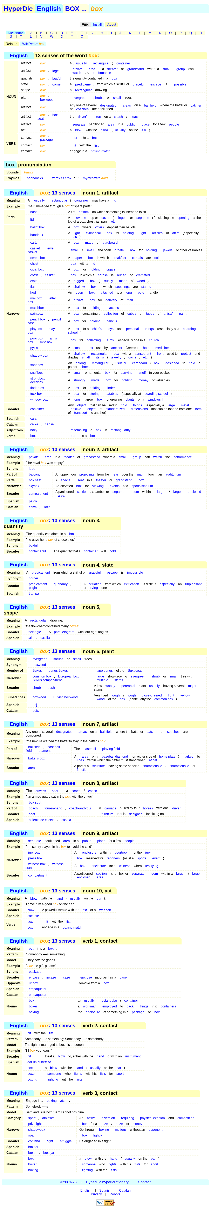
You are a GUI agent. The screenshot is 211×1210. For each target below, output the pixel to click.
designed (172, 363)
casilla (45, 637)
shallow (79, 286)
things (149, 329)
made (89, 242)
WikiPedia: (33, 44)
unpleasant (193, 584)
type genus (105, 670)
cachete (33, 915)
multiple (102, 680)
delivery (111, 300)
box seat (35, 480)
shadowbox (36, 1129)
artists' (168, 313)
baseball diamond (115, 756)
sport (120, 1073)
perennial (128, 686)
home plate (167, 756)
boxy (33, 430)
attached (107, 292)
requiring (127, 1118)
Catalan (125, 1190)
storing (95, 393)
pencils (112, 321)
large (171, 405)
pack (130, 1006)
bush (51, 687)
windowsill (155, 399)
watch (77, 72)
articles (157, 233)
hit (74, 145)
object (91, 409)
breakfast (119, 258)
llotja (46, 507)
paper (78, 258)
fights (78, 1073)
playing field (111, 749)
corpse (103, 275)
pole (141, 292)
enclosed (194, 491)
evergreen (80, 97)
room (135, 491)
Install (97, 24)
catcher (196, 105)
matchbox (37, 308)
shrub (155, 676)
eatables (112, 393)
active (91, 1118)
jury (148, 852)
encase (34, 977)
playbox (36, 329)
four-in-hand (53, 808)
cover (105, 217)
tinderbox (37, 388)
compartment (38, 493)
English (49, 8)
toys (111, 329)
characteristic (152, 766)
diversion (108, 1118)
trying (94, 588)
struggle (66, 1141)
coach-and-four (80, 808)
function (82, 769)
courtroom (122, 852)
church (154, 340)
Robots (115, 1194)
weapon (105, 910)
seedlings (122, 286)
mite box (46, 342)
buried (121, 275)
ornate (119, 250)
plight (33, 588)
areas (127, 105)
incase (51, 977)
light (143, 233)
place (146, 124)
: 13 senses (57, 193)
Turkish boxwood (65, 697)
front (160, 353)
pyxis (34, 348)
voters (99, 227)
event (156, 858)
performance (102, 72)
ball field (150, 105)
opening (183, 217)
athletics (48, 1118)
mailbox (36, 298)
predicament (84, 84)
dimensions (139, 409)
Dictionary (15, 33)
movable (80, 217)
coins (132, 357)
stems (118, 680)
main (140, 474)
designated (108, 105)
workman (89, 1006)
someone (54, 1073)
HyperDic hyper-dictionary (107, 1182)
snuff (142, 372)
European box (68, 676)
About (111, 24)
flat (32, 286)
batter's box (36, 758)
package (46, 139)
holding (128, 233)
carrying (126, 372)
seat (98, 116)
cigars (111, 269)
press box (35, 858)
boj (35, 705)
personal (132, 329)
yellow (185, 695)
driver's (83, 116)
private (78, 300)
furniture (108, 814)
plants (129, 399)
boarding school (156, 393)
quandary (61, 584)
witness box (37, 864)
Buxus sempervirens (47, 680)
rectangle (34, 632)
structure (98, 766)
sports (141, 858)
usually (81, 63)
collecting (94, 340)
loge (55, 70)
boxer (33, 1006)
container (123, 63)
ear (144, 130)
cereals (137, 258)
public (131, 124)
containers (168, 1006)
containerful (37, 551)
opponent (155, 1129)
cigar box (37, 269)
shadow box (39, 355)
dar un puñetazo (39, 1062)
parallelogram (64, 632)
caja (33, 418)
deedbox (36, 382)
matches (113, 308)
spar (31, 1135)
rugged (79, 281)
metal (185, 405)
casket (49, 275)
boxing (34, 1012)
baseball (89, 749)
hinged (121, 217)
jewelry (116, 357)
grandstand (135, 69)
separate (79, 124)
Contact (144, 1182)
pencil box (37, 319)
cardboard (110, 242)
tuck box (36, 393)
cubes (131, 313)
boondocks (35, 178)
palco (33, 501)
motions (121, 1129)
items (100, 357)
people (174, 124)
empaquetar (37, 989)
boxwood (47, 99)
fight (50, 1141)
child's (97, 329)
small (166, 69)
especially (167, 584)
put (75, 137)
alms (110, 340)
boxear (33, 1147)
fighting (52, 1079)
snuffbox (36, 372)
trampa (34, 593)
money (143, 380)
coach (118, 116)
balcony (34, 474)
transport (80, 412)
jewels (167, 250)
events (115, 486)
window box (39, 399)
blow (78, 130)
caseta (66, 819)
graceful (138, 84)
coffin (34, 275)
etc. (113, 221)
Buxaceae (135, 670)
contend (34, 1141)
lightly (97, 1135)
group (180, 69)
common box (163, 699)
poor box (36, 338)
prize (104, 1124)
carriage (110, 808)
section (82, 491)
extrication (131, 584)
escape (155, 84)
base (34, 212)
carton (34, 242)
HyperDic (18, 8)
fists (103, 1073)
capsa (49, 424)
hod (33, 292)
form (198, 409)
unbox (33, 983)
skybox (34, 486)
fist (96, 145)
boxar (32, 1152)
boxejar (48, 1152)
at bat (153, 760)
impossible (178, 84)
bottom (84, 212)
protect (186, 353)
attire (175, 233)
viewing (98, 486)
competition (185, 1118)
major (192, 686)
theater (69, 457)
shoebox (36, 365)
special (66, 480)
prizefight (35, 1124)
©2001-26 (68, 1182)
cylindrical (93, 233)
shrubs (98, 97)
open (79, 292)
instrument (133, 1056)
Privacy (96, 1194)
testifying (151, 866)
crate (34, 281)
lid (114, 200)
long (128, 292)
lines (80, 760)
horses (148, 808)
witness (124, 866)
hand (104, 130)
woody (110, 686)
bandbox (36, 235)
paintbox (36, 313)
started (146, 286)
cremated (143, 275)
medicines (162, 348)
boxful (56, 78)
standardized (115, 409)
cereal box (38, 258)
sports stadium (142, 486)
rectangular (101, 63)
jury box (34, 852)
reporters (113, 858)
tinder (111, 388)
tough (115, 695)
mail (130, 300)
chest (34, 263)
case (66, 977)
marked (188, 756)
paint (182, 313)
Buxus (37, 670)
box (114, 78)
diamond (45, 750)
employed (109, 1006)
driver (176, 808)
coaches (82, 109)
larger (161, 491)
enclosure (89, 852)
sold (157, 258)
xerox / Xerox (61, 178)
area (111, 124)
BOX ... (76, 8)
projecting (86, 474)
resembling (79, 430)
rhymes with (95, 178)
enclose (86, 977)
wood (141, 281)
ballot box (37, 227)
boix (36, 710)
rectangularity (120, 430)
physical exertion (152, 1118)
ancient (116, 348)
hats (74, 236)
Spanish (105, 1190)
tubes (150, 313)
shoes (85, 367)
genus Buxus (58, 670)
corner (57, 84)
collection (111, 313)
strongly (79, 380)
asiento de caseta (42, 819)
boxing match (100, 151)
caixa (34, 424)
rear (115, 474)
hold (146, 348)
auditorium (173, 474)
